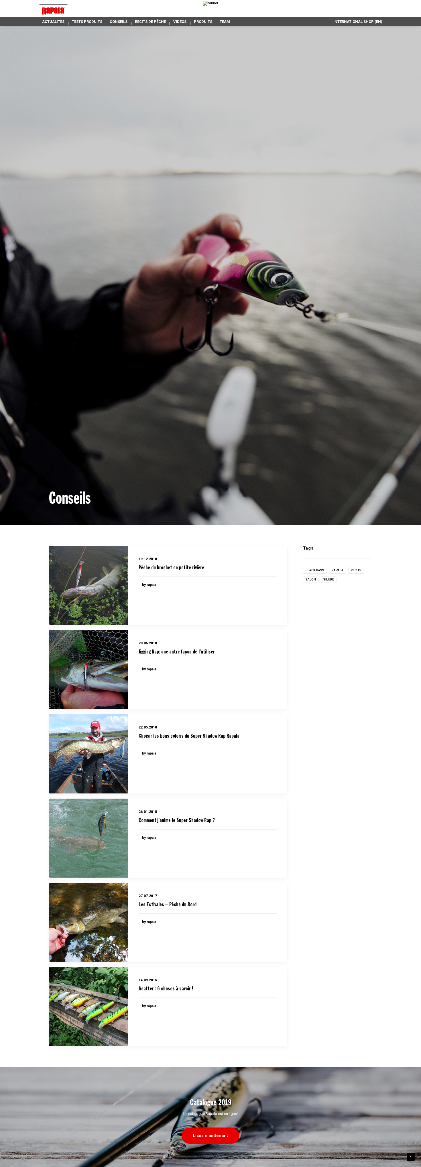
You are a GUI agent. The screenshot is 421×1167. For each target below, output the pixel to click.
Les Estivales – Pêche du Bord (167, 905)
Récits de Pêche (150, 21)
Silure (328, 579)
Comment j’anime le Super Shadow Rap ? (177, 821)
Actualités (53, 21)
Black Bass (315, 570)
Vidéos (179, 21)
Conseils (118, 21)
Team (225, 21)
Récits (356, 570)
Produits (203, 21)
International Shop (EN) (357, 21)
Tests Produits (87, 21)
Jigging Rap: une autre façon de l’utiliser (177, 652)
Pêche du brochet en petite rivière (171, 568)
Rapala (337, 570)
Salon (311, 579)
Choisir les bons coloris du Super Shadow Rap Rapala (189, 736)
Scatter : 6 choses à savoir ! (166, 989)
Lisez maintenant (210, 1135)
